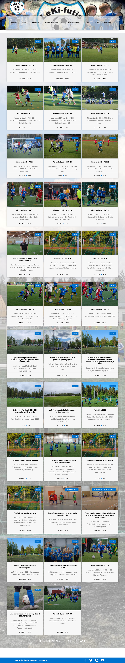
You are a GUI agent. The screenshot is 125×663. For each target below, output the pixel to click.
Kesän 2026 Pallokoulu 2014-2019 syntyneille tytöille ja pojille (25, 411)
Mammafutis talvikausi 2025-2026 (100, 460)
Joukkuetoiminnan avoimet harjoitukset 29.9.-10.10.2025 (25, 615)
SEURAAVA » (77, 641)
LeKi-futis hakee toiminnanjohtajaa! (25, 460)
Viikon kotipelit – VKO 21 (25, 210)
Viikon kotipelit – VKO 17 (63, 309)
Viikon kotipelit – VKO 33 (62, 65)
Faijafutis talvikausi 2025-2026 (25, 513)
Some (97, 22)
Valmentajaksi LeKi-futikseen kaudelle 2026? (63, 566)
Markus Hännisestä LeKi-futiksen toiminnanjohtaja (25, 259)
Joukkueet (35, 22)
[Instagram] (96, 660)
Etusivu (13, 22)
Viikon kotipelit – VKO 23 (62, 162)
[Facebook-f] (85, 660)
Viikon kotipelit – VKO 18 (25, 309)
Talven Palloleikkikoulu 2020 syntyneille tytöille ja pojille (62, 514)
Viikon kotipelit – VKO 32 (100, 65)
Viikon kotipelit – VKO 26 (100, 113)
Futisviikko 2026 (100, 410)
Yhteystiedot (109, 22)
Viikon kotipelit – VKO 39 (100, 565)
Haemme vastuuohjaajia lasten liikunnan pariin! (25, 566)
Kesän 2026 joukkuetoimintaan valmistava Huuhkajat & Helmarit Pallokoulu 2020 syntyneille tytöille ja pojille (100, 360)
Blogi (87, 22)
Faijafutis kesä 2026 (100, 258)
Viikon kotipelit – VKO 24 (25, 162)
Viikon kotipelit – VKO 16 (100, 309)
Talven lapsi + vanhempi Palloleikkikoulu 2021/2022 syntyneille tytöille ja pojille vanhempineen (100, 515)
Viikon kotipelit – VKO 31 (25, 113)
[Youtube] (102, 660)
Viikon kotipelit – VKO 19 (100, 210)
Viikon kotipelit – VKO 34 (25, 65)
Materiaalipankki (74, 22)
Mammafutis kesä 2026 (62, 258)
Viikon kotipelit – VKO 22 (100, 162)
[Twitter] (90, 660)
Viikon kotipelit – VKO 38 (62, 614)
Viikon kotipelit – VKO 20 (62, 210)
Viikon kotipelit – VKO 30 (62, 113)
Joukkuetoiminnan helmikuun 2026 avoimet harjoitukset (62, 461)
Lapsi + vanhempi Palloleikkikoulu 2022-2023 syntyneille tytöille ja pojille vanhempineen (25, 359)
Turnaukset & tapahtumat (53, 22)
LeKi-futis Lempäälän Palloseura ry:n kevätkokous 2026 (62, 411)
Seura (24, 22)
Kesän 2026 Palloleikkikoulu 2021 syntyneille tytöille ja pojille (62, 358)
